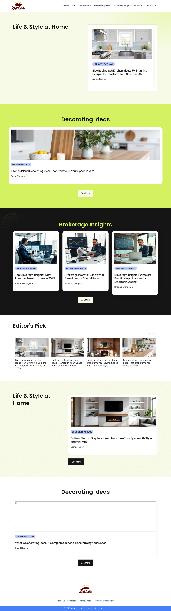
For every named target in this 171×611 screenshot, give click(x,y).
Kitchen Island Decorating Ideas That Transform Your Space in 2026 (136, 363)
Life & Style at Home (81, 5)
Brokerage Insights (122, 5)
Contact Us (151, 5)
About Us (138, 5)
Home (66, 5)
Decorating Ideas (102, 5)
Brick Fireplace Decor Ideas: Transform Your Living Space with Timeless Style (102, 363)
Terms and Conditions (104, 600)
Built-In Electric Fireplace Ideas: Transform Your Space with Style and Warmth (66, 363)
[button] (91, 56)
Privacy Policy (86, 600)
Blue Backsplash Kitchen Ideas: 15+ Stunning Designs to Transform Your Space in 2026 (30, 364)
